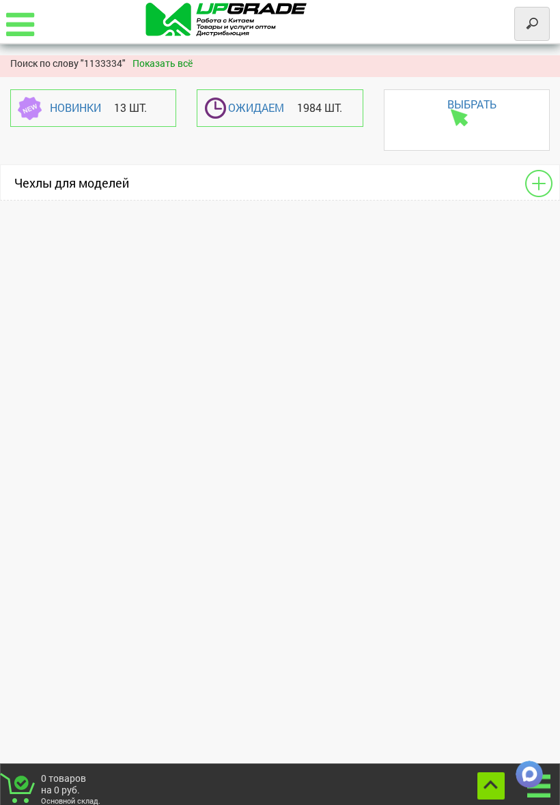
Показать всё (162, 63)
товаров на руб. (70, 788)
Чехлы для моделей (71, 183)
